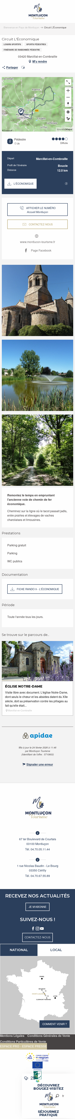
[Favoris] (51, 1096)
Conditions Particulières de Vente (23, 1041)
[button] (57, 1096)
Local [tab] (56, 950)
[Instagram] (37, 928)
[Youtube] (42, 928)
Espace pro (9, 1046)
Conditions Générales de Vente (48, 1035)
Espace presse (34, 1046)
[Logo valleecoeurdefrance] (37, 807)
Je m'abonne (37, 907)
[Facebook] (33, 928)
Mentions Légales (12, 1035)
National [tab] (19, 950)
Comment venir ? (54, 1024)
